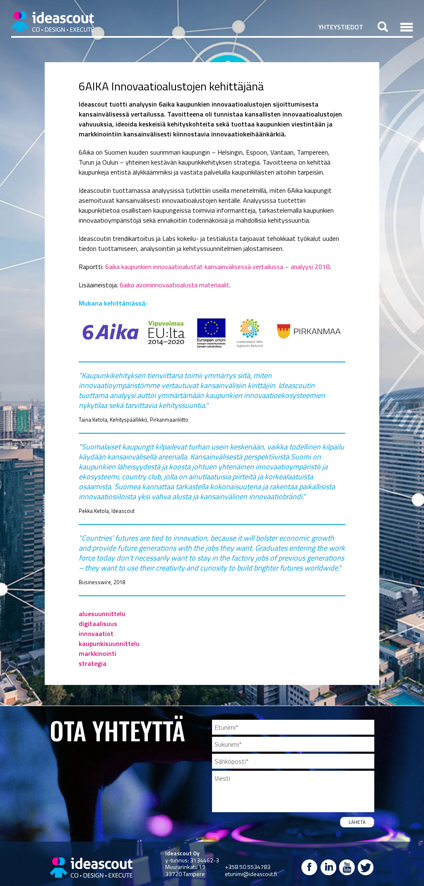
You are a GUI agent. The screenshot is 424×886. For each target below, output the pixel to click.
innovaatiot (96, 633)
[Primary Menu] (406, 27)
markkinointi (97, 653)
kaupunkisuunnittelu (109, 643)
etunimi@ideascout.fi (251, 873)
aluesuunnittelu (102, 614)
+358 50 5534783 (247, 866)
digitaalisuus (98, 624)
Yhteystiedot (340, 27)
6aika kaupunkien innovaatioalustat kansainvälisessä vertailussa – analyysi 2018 (217, 267)
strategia (92, 663)
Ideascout (52, 22)
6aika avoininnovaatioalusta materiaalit (174, 285)
